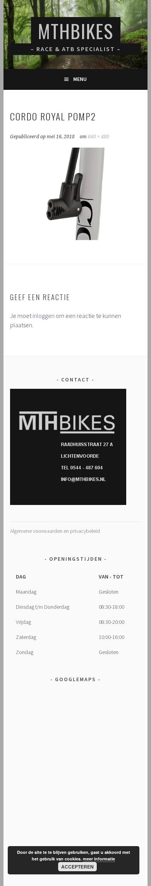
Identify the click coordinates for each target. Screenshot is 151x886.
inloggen (44, 315)
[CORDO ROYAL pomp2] (75, 240)
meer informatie (99, 859)
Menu (80, 79)
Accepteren (77, 866)
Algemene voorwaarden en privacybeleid (55, 530)
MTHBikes (75, 31)
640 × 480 (98, 136)
